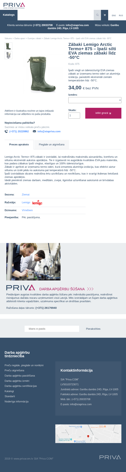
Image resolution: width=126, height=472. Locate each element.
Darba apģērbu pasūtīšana (20, 375)
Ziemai (26, 194)
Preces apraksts (19, 144)
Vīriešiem (27, 210)
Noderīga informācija (16, 401)
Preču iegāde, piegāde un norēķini (24, 365)
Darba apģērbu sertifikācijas (21, 386)
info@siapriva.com (77, 25)
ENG (114, 15)
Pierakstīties (93, 328)
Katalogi (9, 391)
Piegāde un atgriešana (51, 144)
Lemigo (26, 202)
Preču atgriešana (14, 370)
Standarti (10, 396)
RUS (121, 15)
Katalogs (9, 14)
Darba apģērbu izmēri (17, 380)
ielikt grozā (102, 112)
